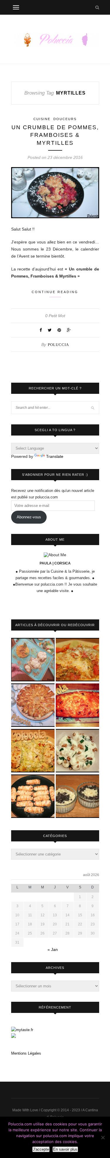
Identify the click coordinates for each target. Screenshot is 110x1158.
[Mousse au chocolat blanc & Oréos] (77, 796)
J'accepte (41, 1149)
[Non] (103, 1137)
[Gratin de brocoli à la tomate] (77, 660)
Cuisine (41, 119)
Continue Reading (55, 292)
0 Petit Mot (55, 315)
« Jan (53, 949)
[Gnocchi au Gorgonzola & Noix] (77, 751)
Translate (54, 456)
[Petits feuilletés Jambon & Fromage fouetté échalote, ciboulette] (33, 796)
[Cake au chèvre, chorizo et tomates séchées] (77, 705)
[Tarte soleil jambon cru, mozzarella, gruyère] (33, 705)
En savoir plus (65, 1149)
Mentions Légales (26, 1053)
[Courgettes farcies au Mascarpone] (33, 751)
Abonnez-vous (29, 517)
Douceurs (65, 119)
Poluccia (58, 344)
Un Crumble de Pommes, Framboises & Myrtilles (55, 135)
